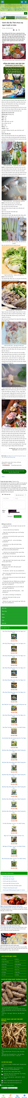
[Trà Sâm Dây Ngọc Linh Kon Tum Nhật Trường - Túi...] (14, 828)
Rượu (3, 617)
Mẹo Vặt (4, 623)
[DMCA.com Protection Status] (7, 1085)
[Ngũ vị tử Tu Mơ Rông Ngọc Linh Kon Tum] (14, 839)
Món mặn (4, 608)
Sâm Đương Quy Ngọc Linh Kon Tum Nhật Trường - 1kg (14, 859)
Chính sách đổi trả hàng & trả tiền (11, 883)
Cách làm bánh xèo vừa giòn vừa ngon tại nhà (14, 526)
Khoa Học (4, 967)
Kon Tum (17, 969)
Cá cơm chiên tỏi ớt (7, 530)
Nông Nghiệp (18, 964)
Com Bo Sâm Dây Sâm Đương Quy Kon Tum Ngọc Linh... (14, 738)
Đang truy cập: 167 (13, 1087)
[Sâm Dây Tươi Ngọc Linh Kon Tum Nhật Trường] (14, 731)
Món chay (4, 611)
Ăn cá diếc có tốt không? (9, 594)
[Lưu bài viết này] (19, 30)
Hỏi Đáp (17, 975)
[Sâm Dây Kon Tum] (14, 80)
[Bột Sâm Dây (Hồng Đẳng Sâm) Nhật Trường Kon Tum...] (14, 755)
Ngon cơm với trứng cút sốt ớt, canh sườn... (11, 906)
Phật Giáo (17, 972)
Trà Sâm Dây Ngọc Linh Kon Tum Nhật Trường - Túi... (14, 824)
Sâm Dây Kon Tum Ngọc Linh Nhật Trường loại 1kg (14, 704)
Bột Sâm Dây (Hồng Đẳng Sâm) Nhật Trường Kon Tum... (14, 750)
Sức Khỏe (4, 964)
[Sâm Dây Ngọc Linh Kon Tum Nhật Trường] (14, 1035)
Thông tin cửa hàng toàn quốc (10, 888)
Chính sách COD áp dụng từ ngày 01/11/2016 (14, 890)
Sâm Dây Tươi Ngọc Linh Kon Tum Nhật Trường (14, 727)
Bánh (3, 614)
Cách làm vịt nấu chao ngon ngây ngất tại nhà (14, 556)
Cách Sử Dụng (5, 961)
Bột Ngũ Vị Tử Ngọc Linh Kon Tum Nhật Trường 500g (14, 847)
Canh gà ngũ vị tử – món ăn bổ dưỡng (12, 540)
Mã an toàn (3, 511)
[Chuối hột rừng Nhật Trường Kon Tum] (14, 993)
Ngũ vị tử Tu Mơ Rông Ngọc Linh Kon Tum (14, 835)
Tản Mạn (4, 972)
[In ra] (16, 30)
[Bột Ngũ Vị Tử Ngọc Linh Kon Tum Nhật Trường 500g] (14, 851)
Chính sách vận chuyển (8, 879)
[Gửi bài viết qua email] (14, 30)
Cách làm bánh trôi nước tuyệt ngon (9, 945)
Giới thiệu (4, 959)
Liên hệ (16, 959)
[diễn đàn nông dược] (14, 17)
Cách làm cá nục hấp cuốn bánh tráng (12, 544)
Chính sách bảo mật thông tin (10, 881)
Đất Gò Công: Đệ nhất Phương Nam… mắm (13, 590)
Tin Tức (4, 975)
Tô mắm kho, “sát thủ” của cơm (10, 570)
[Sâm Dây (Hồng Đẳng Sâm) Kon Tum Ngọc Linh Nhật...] (14, 636)
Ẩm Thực (17, 967)
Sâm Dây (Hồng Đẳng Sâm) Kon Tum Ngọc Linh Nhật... (14, 631)
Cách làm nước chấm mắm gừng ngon (12, 566)
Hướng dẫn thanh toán (8, 876)
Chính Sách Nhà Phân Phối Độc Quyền (12, 885)
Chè (3, 620)
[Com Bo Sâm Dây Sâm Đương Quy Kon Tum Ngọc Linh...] (14, 743)
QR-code (5, 1087)
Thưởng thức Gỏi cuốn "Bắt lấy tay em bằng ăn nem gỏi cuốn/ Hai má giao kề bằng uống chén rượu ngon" (13, 582)
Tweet (3, 476)
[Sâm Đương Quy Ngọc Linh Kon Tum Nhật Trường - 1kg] (14, 863)
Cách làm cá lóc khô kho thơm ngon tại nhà (13, 536)
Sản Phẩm (4, 969)
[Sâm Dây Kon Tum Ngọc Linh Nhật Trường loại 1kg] (14, 708)
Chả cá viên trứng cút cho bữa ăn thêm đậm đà (14, 577)
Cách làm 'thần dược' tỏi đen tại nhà (11, 597)
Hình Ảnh (17, 961)
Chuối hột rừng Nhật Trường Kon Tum (14, 979)
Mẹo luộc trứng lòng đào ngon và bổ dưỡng (13, 532)
